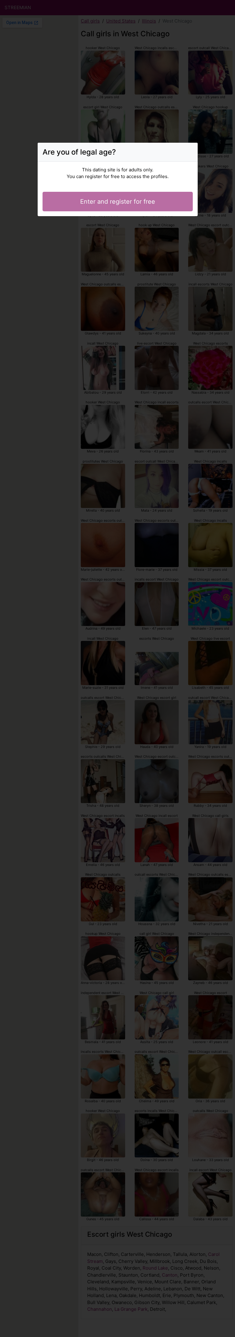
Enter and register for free (117, 201)
